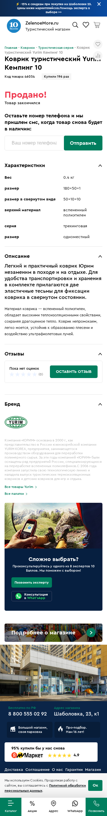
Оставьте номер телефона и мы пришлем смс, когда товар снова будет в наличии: (53, 122)
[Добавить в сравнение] (97, 55)
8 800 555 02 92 (27, 713)
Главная (11, 47)
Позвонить (96, 811)
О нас (57, 770)
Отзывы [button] (14, 353)
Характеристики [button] (25, 165)
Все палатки (14, 493)
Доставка (14, 770)
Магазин (93, 770)
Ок (95, 785)
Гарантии (74, 770)
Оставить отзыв (74, 372)
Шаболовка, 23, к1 (76, 713)
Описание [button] (17, 256)
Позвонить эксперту (32, 582)
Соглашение (37, 770)
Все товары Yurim (19, 487)
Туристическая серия (55, 47)
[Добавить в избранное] (97, 44)
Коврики (28, 47)
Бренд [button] (12, 404)
